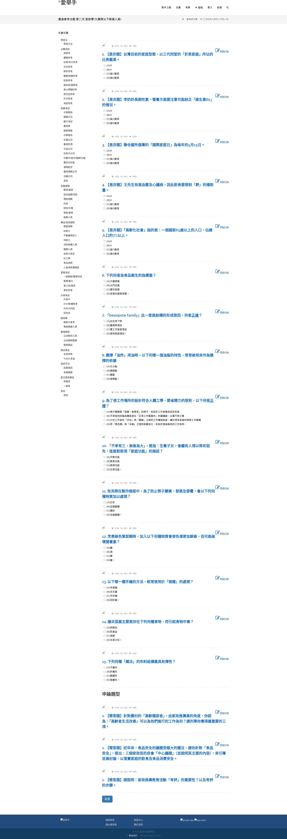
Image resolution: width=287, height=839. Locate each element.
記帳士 (67, 231)
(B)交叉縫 (113, 591)
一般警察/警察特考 (73, 276)
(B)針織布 (113, 671)
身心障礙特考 (70, 89)
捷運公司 (68, 117)
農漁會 (67, 126)
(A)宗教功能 (114, 457)
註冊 (219, 7)
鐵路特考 (68, 57)
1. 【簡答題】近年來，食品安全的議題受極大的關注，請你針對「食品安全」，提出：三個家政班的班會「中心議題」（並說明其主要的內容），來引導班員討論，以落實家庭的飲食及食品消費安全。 (164, 753)
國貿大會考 (69, 322)
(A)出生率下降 (116, 321)
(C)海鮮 (112, 635)
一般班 (67, 386)
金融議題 (68, 372)
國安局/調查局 (71, 85)
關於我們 (138, 824)
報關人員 (68, 249)
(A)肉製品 (113, 627)
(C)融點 (112, 374)
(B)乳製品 (113, 631)
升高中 (67, 299)
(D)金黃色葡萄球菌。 (118, 293)
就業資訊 (68, 367)
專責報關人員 (70, 326)
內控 (66, 203)
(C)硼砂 (112, 510)
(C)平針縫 (113, 596)
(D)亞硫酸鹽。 (114, 514)
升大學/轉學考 (71, 304)
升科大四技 (69, 308)
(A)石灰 (112, 502)
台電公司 (68, 139)
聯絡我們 (133, 835)
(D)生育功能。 (114, 469)
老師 (188, 7)
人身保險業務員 (71, 267)
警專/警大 (68, 281)
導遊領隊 (68, 226)
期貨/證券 (68, 190)
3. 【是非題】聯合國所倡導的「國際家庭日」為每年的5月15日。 (155, 145)
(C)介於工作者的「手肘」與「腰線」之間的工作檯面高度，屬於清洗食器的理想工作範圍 (155, 420)
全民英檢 (68, 354)
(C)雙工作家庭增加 (118, 329)
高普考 (67, 53)
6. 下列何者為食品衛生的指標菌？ (131, 275)
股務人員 (68, 217)
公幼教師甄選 (70, 340)
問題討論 (224, 51)
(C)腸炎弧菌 (114, 289)
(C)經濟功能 (114, 465)
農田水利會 (69, 162)
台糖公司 (68, 176)
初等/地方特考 (71, 62)
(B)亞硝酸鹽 (114, 506)
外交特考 (68, 98)
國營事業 (68, 130)
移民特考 (68, 71)
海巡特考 (68, 103)
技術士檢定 (69, 253)
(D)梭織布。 (113, 680)
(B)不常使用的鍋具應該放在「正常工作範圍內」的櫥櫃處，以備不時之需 (147, 416)
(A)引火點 (113, 366)
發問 (200, 7)
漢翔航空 (68, 167)
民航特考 (68, 80)
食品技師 (68, 263)
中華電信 (68, 135)
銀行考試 (68, 121)
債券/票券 (68, 212)
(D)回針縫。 (113, 600)
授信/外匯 (68, 208)
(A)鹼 (111, 547)
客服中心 (138, 820)
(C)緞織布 (113, 675)
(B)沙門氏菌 (114, 285)
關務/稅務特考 (71, 76)
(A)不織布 (113, 667)
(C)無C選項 (114, 73)
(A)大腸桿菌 (114, 281)
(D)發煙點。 (113, 379)
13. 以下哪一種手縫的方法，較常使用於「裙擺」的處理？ (149, 582)
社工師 (67, 258)
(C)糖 (111, 556)
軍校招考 (68, 290)
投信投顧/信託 (71, 194)
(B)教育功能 (114, 461)
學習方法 (68, 44)
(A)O (111, 65)
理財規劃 (68, 199)
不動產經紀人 (70, 235)
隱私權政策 (111, 824)
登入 (210, 7)
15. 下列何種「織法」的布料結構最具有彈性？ (140, 661)
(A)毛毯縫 (113, 587)
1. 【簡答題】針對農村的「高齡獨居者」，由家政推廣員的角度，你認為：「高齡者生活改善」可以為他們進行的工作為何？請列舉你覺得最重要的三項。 (164, 721)
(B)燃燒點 (113, 370)
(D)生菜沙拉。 (114, 640)
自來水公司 (69, 153)
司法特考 (68, 66)
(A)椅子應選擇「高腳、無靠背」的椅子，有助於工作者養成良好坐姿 (144, 411)
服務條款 (110, 820)
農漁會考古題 (192, 19)
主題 (178, 7)
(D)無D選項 (113, 78)
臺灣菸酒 (68, 144)
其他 (66, 180)
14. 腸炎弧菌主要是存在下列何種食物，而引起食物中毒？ (149, 621)
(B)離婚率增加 (116, 325)
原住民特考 (69, 94)
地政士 (67, 240)
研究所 (67, 313)
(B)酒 (111, 552)
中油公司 (68, 149)
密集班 (67, 381)
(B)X (110, 69)
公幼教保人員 (70, 335)
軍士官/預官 (69, 285)
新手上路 (166, 7)
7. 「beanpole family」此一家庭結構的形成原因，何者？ (154, 315)
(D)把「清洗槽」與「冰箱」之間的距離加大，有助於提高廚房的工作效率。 (147, 424)
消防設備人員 (70, 244)
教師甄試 (68, 345)
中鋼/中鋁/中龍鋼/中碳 (75, 158)
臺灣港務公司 (70, 171)
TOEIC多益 (69, 358)
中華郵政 (68, 112)
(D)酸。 (111, 560)
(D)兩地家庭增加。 (117, 333)
